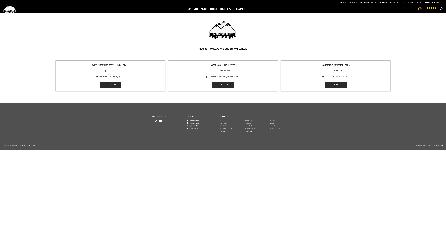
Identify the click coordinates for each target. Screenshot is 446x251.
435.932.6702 (389, 2)
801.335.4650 (348, 2)
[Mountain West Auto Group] (10, 9)
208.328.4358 (411, 2)
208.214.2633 (368, 2)
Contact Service (110, 84)
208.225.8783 (433, 2)
